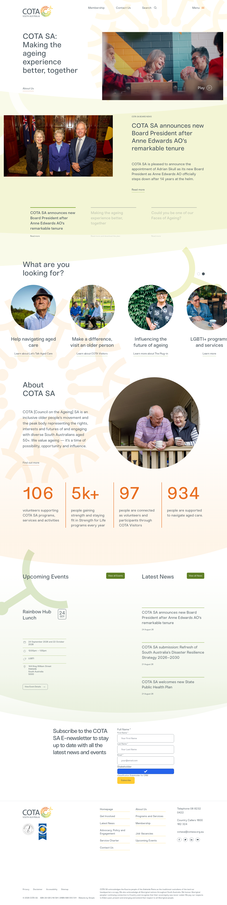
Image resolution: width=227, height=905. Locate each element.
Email (120, 755)
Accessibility (51, 889)
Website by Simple (87, 898)
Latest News (158, 576)
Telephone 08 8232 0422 (189, 810)
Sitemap (64, 889)
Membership (96, 7)
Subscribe (126, 780)
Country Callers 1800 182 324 (190, 822)
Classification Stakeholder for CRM (132, 775)
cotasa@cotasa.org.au (190, 831)
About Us (28, 88)
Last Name (122, 744)
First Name (122, 733)
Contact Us (123, 7)
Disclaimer (37, 889)
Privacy (26, 889)
